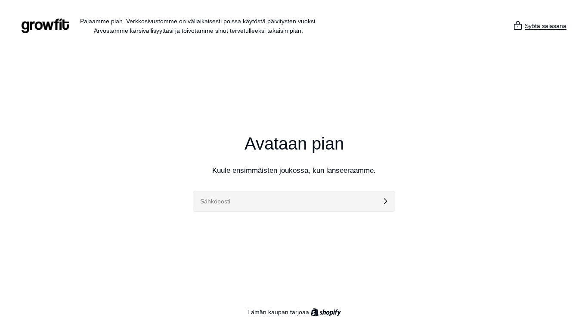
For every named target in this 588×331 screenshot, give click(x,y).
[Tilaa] (385, 201)
